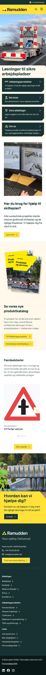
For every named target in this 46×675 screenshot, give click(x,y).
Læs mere (10, 234)
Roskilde (6, 585)
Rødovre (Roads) (9, 589)
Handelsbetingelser (11, 641)
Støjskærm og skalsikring (13, 619)
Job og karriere (8, 634)
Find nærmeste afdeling (14, 560)
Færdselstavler (8, 607)
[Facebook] (8, 671)
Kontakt (9, 516)
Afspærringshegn (10, 611)
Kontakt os (7, 597)
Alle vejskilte (21, 446)
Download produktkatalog (17, 344)
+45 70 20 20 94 (12, 550)
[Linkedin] (3, 671)
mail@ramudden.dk (13, 554)
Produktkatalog (38, 2)
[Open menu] (41, 9)
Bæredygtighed (9, 638)
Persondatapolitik (10, 645)
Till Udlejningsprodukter (16, 336)
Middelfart (6, 581)
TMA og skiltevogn (10, 623)
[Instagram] (13, 671)
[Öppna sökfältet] (37, 9)
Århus (5, 593)
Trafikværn (7, 615)
